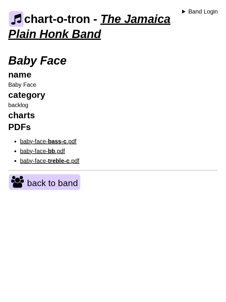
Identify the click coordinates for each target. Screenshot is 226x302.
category (26, 95)
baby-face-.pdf (48, 141)
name (19, 74)
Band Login (203, 11)
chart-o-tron (57, 18)
